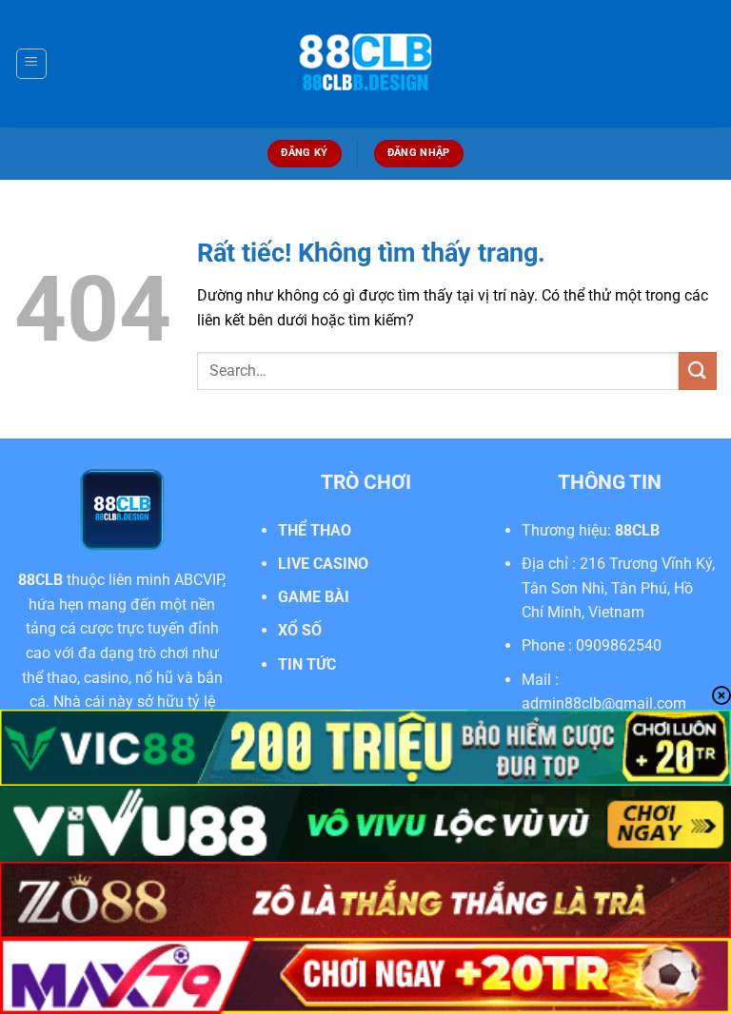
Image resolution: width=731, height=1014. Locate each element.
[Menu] (31, 64)
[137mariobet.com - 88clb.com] (365, 64)
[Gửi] (698, 370)
